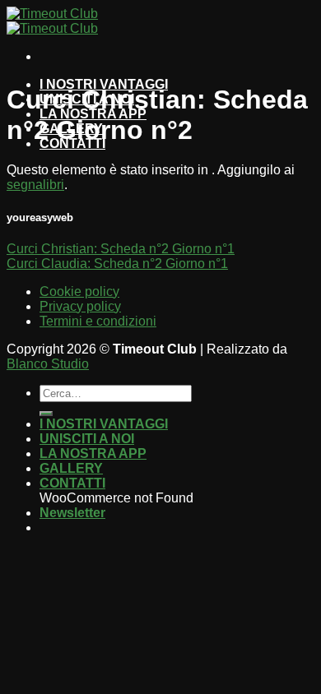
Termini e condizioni (98, 321)
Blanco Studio (48, 364)
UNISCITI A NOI (87, 439)
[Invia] (46, 413)
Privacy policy (80, 306)
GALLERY (71, 468)
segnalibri (35, 185)
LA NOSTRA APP (93, 453)
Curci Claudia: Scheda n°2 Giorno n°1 (117, 264)
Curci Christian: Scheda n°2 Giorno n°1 (121, 249)
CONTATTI (72, 483)
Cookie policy (79, 291)
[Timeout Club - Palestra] (52, 21)
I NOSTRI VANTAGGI (104, 424)
